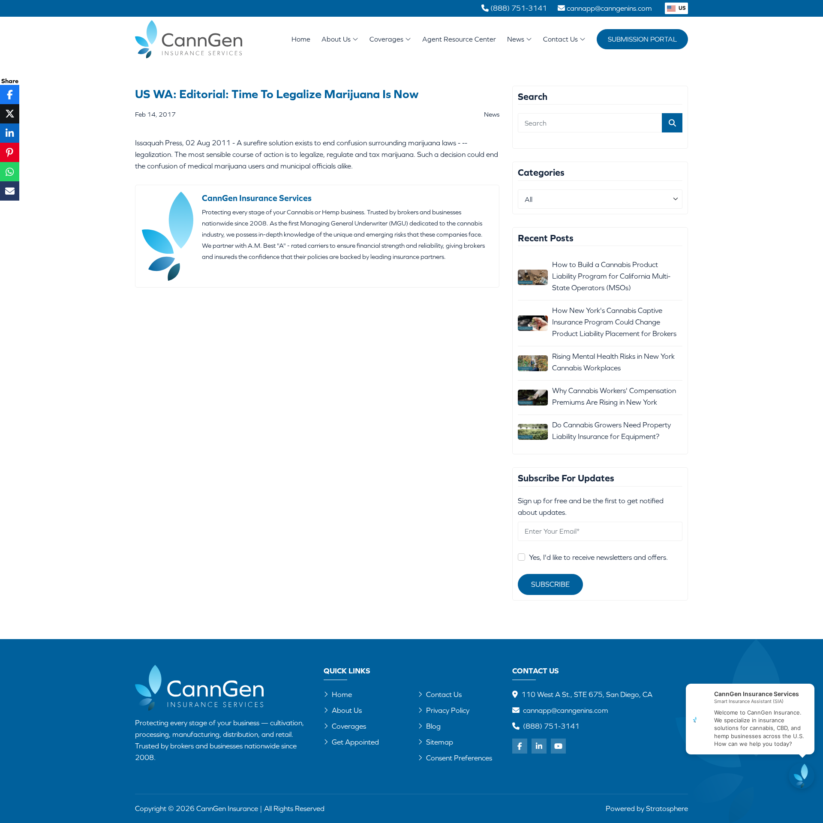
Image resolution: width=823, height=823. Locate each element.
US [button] (681, 8)
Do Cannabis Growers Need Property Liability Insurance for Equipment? (611, 431)
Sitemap (439, 742)
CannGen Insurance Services (257, 198)
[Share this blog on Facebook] (9, 94)
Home (300, 39)
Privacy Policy (447, 710)
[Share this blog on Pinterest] (9, 152)
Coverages (387, 39)
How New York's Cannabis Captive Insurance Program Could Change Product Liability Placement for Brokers (614, 322)
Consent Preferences (459, 758)
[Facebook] (519, 746)
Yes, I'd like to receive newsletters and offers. (598, 557)
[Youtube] (558, 746)
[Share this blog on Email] (9, 191)
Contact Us (561, 39)
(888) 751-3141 (551, 726)
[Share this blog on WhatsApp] (9, 171)
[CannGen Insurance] (199, 688)
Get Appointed (355, 742)
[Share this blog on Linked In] (9, 133)
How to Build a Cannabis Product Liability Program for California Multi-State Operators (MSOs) (611, 276)
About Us (336, 39)
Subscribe (550, 584)
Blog (433, 726)
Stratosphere (667, 808)
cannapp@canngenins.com (565, 710)
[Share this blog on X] (9, 113)
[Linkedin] (539, 746)
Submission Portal (642, 39)
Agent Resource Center (459, 39)
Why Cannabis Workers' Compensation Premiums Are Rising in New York (614, 396)
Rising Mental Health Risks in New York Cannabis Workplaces (613, 362)
